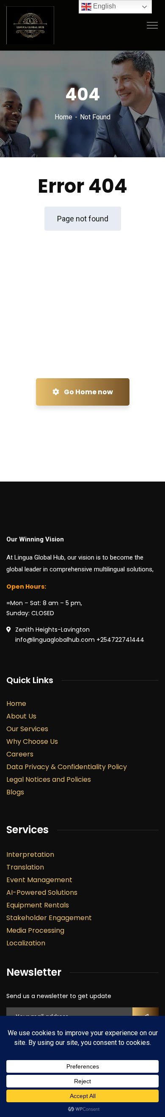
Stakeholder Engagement (49, 918)
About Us (21, 716)
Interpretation (30, 854)
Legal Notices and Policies (48, 779)
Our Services (27, 729)
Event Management (39, 880)
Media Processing (35, 930)
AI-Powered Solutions (41, 892)
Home (63, 117)
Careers (19, 754)
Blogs (15, 792)
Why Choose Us (32, 741)
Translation (25, 867)
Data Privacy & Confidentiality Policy (66, 767)
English (103, 6)
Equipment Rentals (37, 905)
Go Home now (88, 392)
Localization (25, 943)
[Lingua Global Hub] (30, 25)
